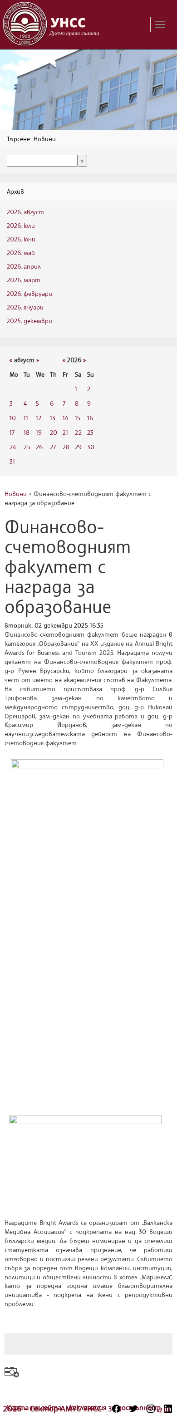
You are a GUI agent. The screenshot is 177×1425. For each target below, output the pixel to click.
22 (78, 432)
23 (90, 432)
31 (12, 461)
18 (27, 432)
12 (38, 418)
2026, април (24, 266)
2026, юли (21, 225)
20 (53, 432)
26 (39, 447)
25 (27, 447)
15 (77, 418)
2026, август (25, 212)
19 (39, 432)
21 (65, 432)
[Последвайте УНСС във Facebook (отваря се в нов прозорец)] (116, 1409)
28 (66, 447)
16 (90, 418)
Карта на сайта (35, 1407)
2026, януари (25, 307)
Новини (16, 493)
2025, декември (29, 320)
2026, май (21, 252)
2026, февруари (29, 293)
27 (53, 447)
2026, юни (21, 239)
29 (78, 447)
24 (13, 447)
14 (65, 418)
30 (90, 447)
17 (12, 432)
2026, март (23, 280)
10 (13, 418)
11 (26, 418)
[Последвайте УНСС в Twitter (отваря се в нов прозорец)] (133, 1409)
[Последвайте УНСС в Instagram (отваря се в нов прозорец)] (151, 1409)
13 (52, 418)
